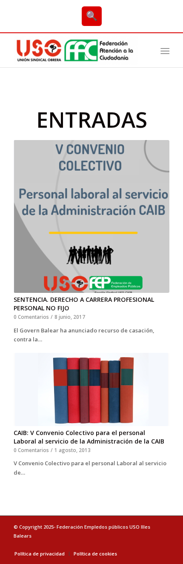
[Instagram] (163, 544)
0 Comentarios (31, 316)
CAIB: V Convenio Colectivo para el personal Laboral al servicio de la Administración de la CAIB (89, 437)
